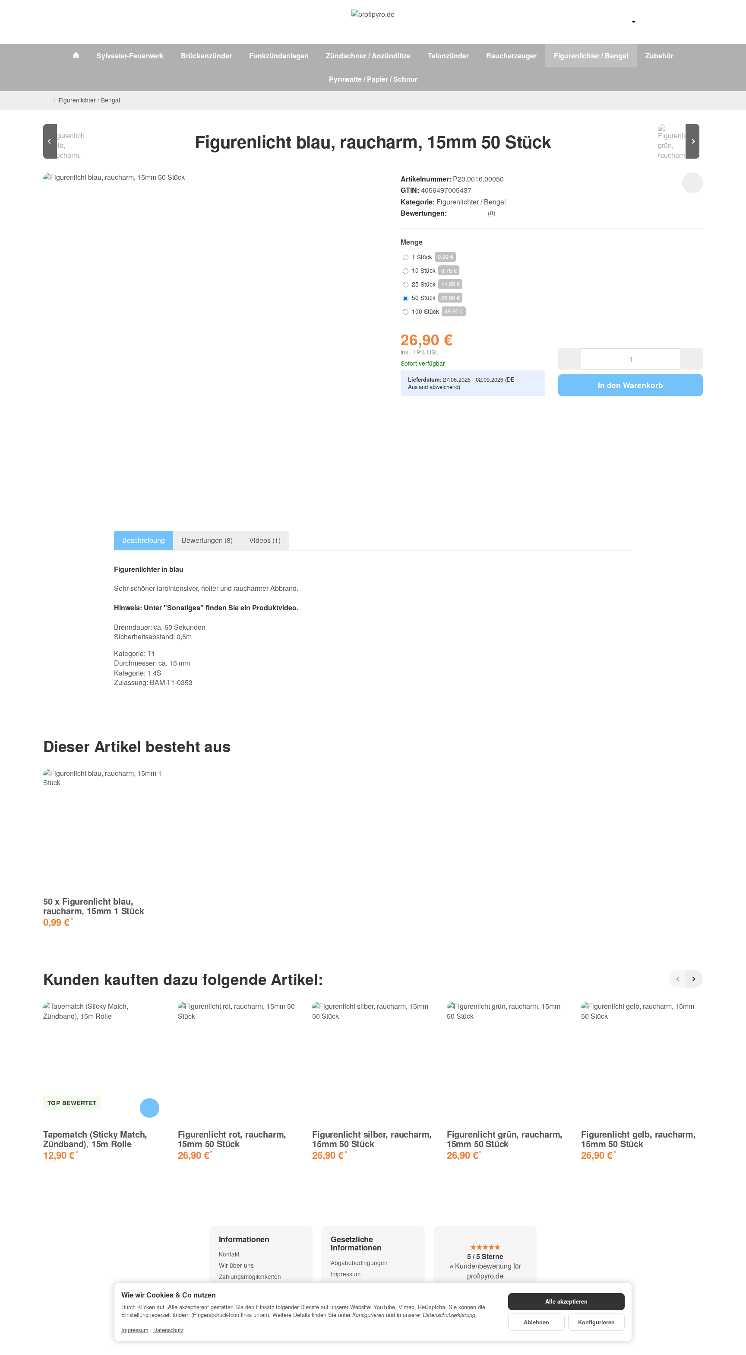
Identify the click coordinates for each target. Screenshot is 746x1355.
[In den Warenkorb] (149, 1108)
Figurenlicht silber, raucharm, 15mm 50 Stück (372, 1138)
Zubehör (659, 56)
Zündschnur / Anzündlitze (368, 56)
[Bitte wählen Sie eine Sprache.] (624, 22)
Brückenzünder (206, 56)
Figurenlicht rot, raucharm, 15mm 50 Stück (232, 1138)
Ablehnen (536, 1322)
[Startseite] (46, 100)
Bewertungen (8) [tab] (207, 540)
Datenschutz (168, 1330)
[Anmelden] (671, 22)
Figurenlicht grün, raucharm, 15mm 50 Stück (505, 1138)
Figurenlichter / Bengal (591, 56)
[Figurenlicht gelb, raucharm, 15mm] (69, 141)
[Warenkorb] (694, 22)
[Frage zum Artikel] (692, 182)
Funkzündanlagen (279, 56)
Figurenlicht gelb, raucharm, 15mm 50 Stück (638, 1138)
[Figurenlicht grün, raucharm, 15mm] (677, 141)
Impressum (135, 1330)
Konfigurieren (596, 1322)
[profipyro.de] (373, 22)
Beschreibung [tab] (143, 540)
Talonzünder (448, 56)
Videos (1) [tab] (265, 540)
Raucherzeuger (511, 56)
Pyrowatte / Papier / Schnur (373, 79)
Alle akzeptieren (566, 1301)
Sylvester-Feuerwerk (130, 56)
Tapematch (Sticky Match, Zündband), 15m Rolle (95, 1138)
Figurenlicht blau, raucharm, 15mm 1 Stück (93, 905)
